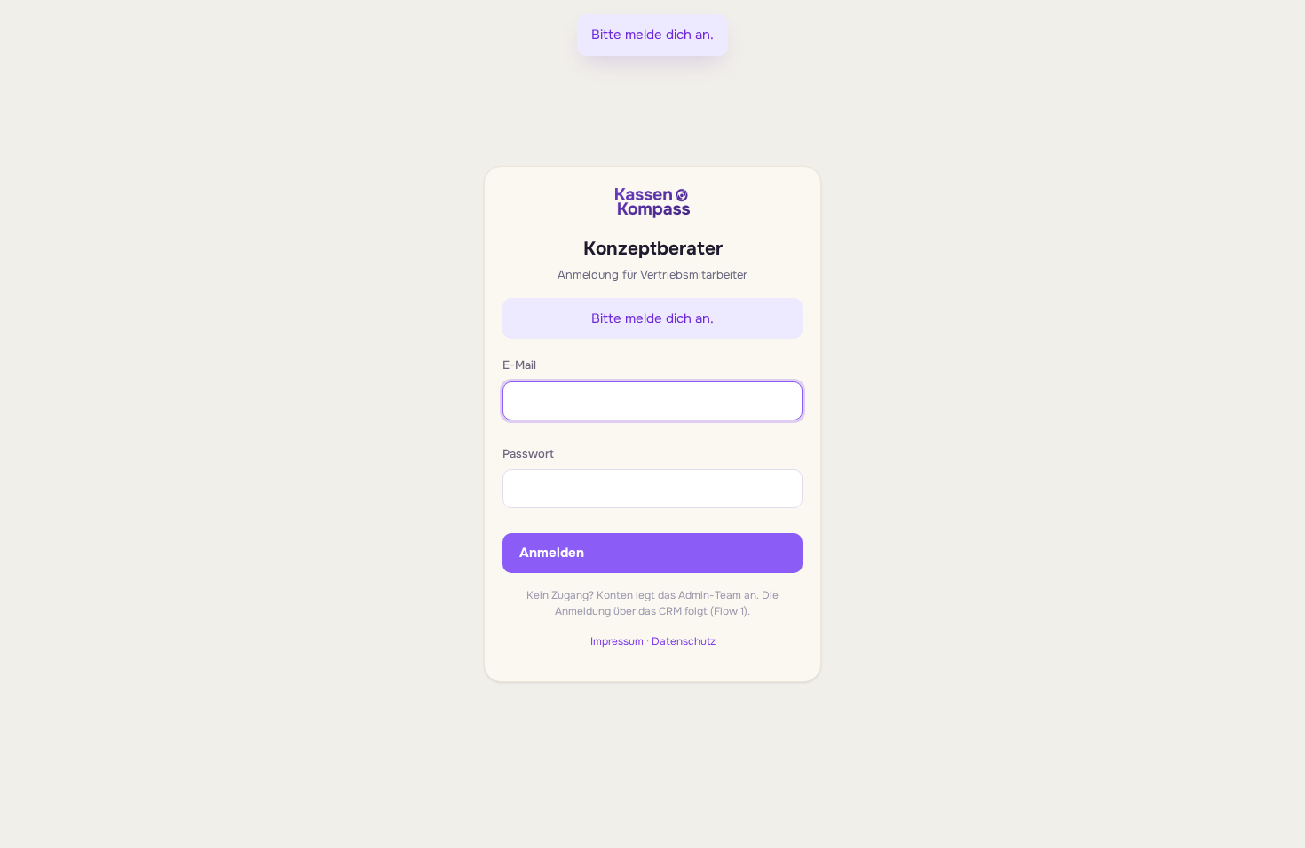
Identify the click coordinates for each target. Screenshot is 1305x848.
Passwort (528, 453)
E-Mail (519, 365)
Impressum (617, 641)
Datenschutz (684, 641)
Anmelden (551, 552)
